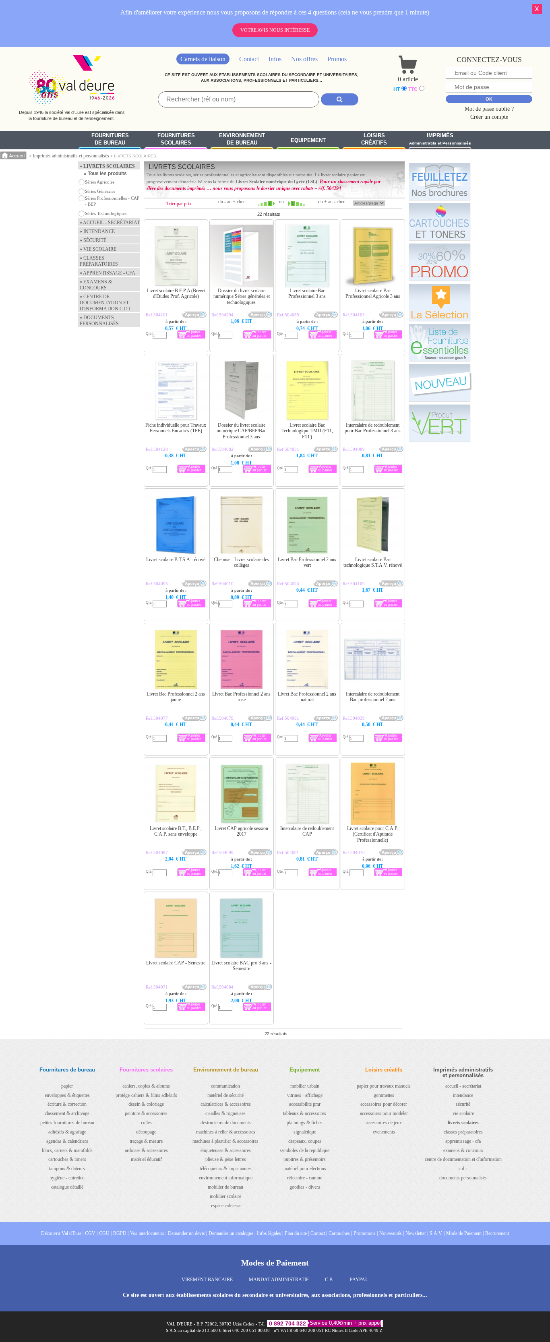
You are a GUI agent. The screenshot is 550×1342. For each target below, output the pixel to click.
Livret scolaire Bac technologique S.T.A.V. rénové (372, 562)
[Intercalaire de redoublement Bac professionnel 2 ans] (357, 638)
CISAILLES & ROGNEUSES (225, 1113)
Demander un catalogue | (232, 1233)
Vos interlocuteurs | (148, 1233)
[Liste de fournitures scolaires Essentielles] (439, 342)
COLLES (146, 1122)
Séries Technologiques (105, 213)
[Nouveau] (439, 383)
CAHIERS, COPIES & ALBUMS (146, 1086)
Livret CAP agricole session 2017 (241, 831)
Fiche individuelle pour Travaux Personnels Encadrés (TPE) (175, 428)
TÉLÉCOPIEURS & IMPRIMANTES (226, 1168)
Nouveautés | (391, 1233)
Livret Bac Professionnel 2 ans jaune (176, 696)
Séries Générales (100, 191)
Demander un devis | (187, 1233)
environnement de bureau (242, 139)
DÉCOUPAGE (146, 1132)
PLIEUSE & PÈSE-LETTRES (225, 1159)
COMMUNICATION (225, 1086)
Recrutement (497, 1233)
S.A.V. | (437, 1233)
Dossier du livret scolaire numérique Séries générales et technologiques (241, 296)
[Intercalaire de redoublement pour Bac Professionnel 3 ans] (357, 369)
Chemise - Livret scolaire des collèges (241, 562)
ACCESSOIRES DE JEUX (384, 1122)
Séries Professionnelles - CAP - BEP (112, 201)
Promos (337, 59)
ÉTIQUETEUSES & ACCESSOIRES (226, 1150)
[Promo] (439, 262)
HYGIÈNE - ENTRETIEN (67, 1178)
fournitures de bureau (110, 139)
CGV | (91, 1233)
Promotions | (366, 1233)
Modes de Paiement (275, 1262)
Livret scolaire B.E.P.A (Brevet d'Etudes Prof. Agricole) (176, 293)
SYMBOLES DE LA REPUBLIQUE (304, 1150)
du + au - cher (331, 201)
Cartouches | (340, 1233)
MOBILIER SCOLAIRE (225, 1196)
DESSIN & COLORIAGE (146, 1104)
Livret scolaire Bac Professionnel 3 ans (307, 293)
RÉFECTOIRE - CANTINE (304, 1178)
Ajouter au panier (194, 334)
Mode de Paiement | (465, 1233)
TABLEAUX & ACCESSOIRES (304, 1113)
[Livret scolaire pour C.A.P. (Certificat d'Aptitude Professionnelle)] (357, 772)
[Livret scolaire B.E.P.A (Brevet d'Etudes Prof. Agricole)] (160, 234)
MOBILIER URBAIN (304, 1086)
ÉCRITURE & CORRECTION (67, 1104)
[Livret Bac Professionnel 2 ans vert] (292, 503)
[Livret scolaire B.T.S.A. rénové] (160, 503)
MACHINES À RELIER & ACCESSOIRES (225, 1132)
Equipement (308, 140)
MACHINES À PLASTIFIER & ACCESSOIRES (225, 1141)
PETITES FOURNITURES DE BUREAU (67, 1122)
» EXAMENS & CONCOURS (96, 285)
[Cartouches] (439, 222)
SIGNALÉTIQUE (305, 1132)
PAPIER (67, 1086)
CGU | (105, 1233)
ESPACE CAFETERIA (225, 1205)
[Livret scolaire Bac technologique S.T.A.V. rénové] (357, 503)
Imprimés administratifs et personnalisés (71, 156)
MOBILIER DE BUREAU (225, 1187)
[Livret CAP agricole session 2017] (226, 772)
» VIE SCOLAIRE (98, 249)
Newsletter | (416, 1233)
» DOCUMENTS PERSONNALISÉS (99, 320)
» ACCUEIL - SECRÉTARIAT (110, 222)
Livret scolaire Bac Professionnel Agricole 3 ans (372, 293)
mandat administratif (279, 1279)
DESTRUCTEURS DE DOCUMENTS (226, 1122)
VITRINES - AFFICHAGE (305, 1095)
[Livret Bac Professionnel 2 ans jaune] (160, 638)
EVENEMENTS (384, 1132)
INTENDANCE (463, 1095)
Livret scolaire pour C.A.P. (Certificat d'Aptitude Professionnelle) (372, 834)
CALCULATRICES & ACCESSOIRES (226, 1104)
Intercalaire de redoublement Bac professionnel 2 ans (372, 696)
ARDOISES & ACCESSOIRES (146, 1150)
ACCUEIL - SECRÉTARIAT (463, 1086)
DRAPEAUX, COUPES (304, 1141)
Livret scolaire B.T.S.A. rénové (175, 559)
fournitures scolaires (176, 139)
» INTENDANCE (97, 231)
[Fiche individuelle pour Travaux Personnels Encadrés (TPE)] (160, 369)
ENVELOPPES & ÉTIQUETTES (67, 1095)
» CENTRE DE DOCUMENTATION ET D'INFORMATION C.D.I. (106, 303)
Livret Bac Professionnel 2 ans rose (241, 696)
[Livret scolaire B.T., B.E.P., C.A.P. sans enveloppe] (160, 772)
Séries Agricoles (99, 182)
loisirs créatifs (374, 139)
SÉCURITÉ (463, 1104)
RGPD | (120, 1233)
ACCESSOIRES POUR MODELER (384, 1113)
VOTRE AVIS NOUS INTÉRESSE (275, 30)
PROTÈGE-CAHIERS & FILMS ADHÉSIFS (146, 1095)
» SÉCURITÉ (93, 240)
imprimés (440, 139)
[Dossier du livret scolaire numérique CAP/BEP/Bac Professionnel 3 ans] (226, 369)
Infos (275, 59)
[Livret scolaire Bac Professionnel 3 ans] (292, 234)
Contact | (318, 1233)
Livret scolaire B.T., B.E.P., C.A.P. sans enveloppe (176, 831)
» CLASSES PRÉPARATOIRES (99, 261)
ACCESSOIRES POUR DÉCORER (383, 1104)
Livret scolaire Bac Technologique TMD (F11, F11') (307, 431)
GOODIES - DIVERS (304, 1187)
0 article (408, 79)
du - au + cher (231, 201)
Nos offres (304, 59)
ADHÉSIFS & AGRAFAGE (67, 1132)
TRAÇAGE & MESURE (146, 1141)
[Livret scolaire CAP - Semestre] (160, 907)
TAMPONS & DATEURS (67, 1168)
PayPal (359, 1279)
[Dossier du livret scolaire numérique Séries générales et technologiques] (226, 234)
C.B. (329, 1279)
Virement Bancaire (207, 1279)
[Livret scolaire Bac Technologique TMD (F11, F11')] (292, 369)
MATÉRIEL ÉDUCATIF (146, 1159)
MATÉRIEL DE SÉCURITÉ (225, 1095)
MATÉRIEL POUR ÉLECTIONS (304, 1168)
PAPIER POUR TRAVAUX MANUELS (384, 1086)
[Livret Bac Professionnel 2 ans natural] (292, 638)
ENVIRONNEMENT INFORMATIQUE (225, 1178)
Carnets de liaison (202, 59)
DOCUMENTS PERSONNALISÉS (463, 1178)
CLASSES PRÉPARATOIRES (463, 1132)
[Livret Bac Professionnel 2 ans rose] (226, 638)
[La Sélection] (439, 302)
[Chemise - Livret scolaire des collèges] (226, 503)
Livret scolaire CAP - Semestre (175, 963)
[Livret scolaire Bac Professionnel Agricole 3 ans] (357, 234)
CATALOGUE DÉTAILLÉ (67, 1187)
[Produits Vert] (439, 423)
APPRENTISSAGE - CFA (463, 1141)
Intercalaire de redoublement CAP (307, 831)
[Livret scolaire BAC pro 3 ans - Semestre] (226, 907)
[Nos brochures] (439, 181)
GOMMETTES (384, 1095)
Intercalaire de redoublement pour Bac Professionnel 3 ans (373, 428)
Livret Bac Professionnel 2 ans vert (307, 562)
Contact (249, 59)
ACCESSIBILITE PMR (304, 1104)
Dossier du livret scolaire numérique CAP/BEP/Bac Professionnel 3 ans (241, 431)
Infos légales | (270, 1233)
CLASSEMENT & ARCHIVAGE (67, 1113)
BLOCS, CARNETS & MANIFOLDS (67, 1150)
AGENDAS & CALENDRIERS (67, 1141)
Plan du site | (297, 1233)
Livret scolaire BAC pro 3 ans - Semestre (241, 965)
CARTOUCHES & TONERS (67, 1159)
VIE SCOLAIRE (463, 1113)
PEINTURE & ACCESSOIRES (146, 1113)
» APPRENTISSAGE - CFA (107, 273)
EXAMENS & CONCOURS (463, 1150)
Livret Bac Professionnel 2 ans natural (307, 696)
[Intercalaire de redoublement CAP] (292, 772)
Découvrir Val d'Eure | (62, 1233)
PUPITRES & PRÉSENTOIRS (304, 1159)
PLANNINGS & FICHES (305, 1122)
